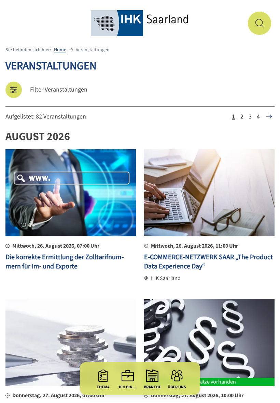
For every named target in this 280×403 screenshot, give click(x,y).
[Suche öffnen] (259, 23)
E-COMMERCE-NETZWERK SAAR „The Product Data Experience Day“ (208, 262)
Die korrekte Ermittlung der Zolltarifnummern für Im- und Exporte (64, 262)
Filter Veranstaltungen (58, 89)
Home (60, 49)
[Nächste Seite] (269, 116)
